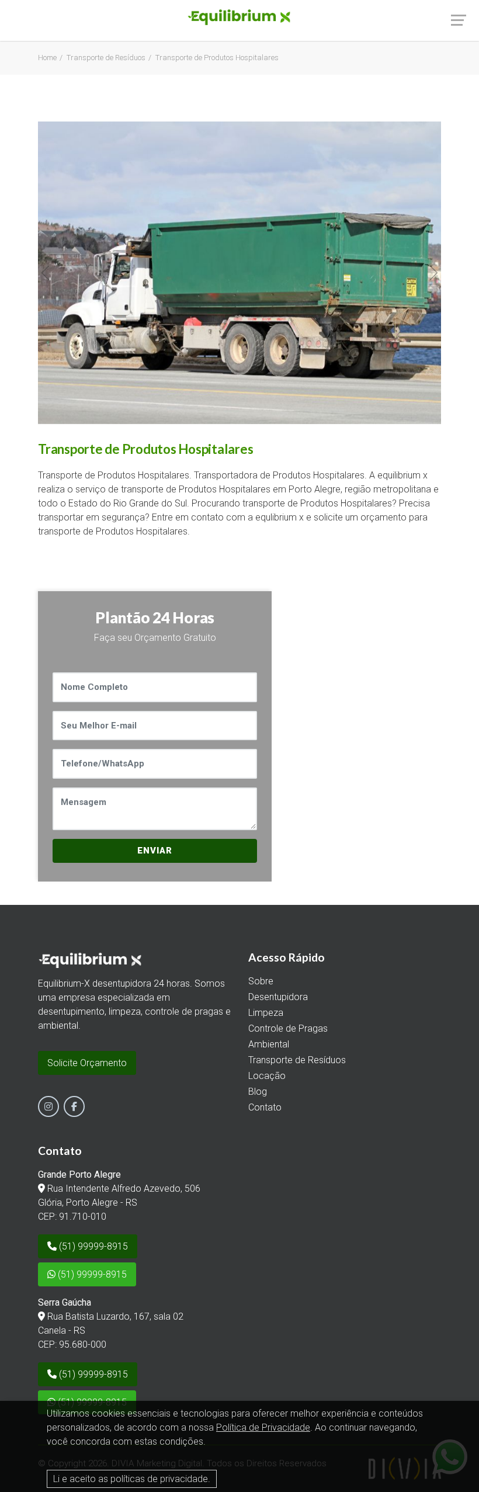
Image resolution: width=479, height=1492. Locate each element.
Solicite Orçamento (87, 1062)
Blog (257, 1091)
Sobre (260, 981)
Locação (267, 1075)
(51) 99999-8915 (92, 1246)
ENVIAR (154, 850)
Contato (265, 1107)
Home (47, 57)
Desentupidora (278, 996)
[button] (45, 272)
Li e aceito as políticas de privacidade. (131, 1478)
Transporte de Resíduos (106, 57)
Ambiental (268, 1044)
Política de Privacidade (263, 1427)
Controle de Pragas (288, 1028)
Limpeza (265, 1012)
